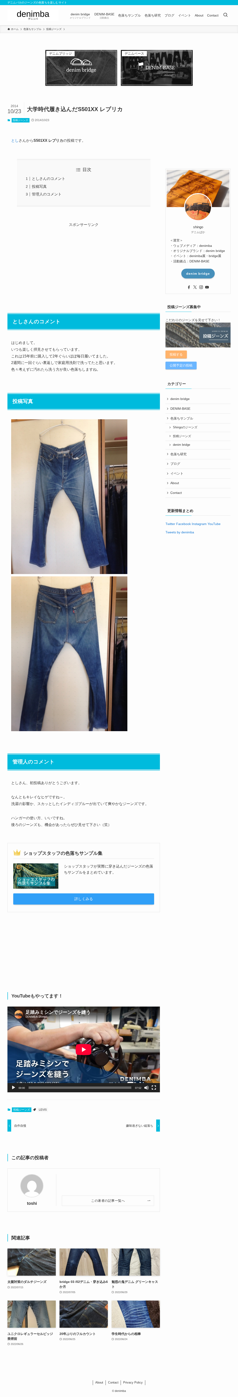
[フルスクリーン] (154, 1087)
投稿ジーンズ (20, 120)
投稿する (176, 354)
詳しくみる (83, 899)
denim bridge (198, 273)
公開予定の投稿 (181, 365)
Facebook (183, 524)
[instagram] (201, 287)
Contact (176, 493)
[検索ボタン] (225, 15)
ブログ (175, 464)
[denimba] (33, 15)
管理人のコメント (47, 194)
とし (15, 140)
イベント (176, 473)
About (174, 483)
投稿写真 (39, 186)
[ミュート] (146, 1087)
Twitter (170, 524)
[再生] (13, 1087)
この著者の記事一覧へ (108, 1200)
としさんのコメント (48, 179)
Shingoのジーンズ (185, 427)
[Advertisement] (83, 260)
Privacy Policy (133, 1382)
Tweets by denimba (179, 532)
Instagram (199, 524)
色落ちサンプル (181, 418)
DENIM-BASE (180, 408)
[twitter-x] (195, 287)
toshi (32, 1203)
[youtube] (207, 287)
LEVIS (43, 1109)
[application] (83, 1049)
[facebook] (189, 287)
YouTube (214, 524)
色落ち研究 (178, 454)
